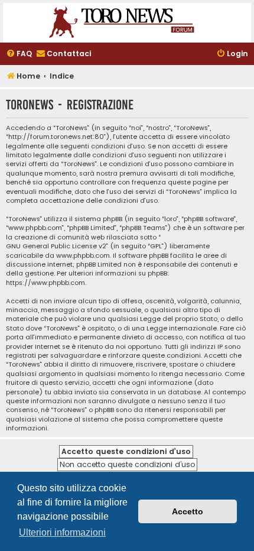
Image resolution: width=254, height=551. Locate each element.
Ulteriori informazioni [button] (62, 532)
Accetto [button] (187, 511)
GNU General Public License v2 (56, 246)
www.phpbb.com (83, 255)
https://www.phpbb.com (45, 282)
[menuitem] (19, 54)
